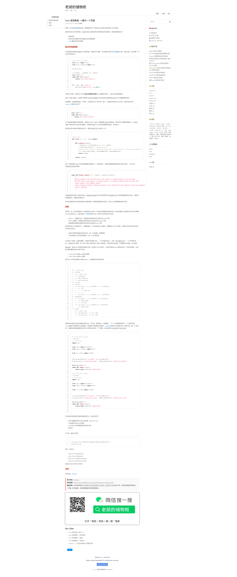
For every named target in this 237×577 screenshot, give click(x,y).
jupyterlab (152, 126)
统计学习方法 (156, 136)
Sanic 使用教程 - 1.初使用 (76, 540)
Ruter (150, 151)
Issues (102, 557)
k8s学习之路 (160, 126)
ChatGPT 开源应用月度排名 (157, 72)
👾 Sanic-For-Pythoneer (156, 41)
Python (77, 23)
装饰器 (116, 52)
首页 (157, 14)
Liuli (166, 126)
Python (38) (152, 101)
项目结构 (76, 28)
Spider (151, 132)
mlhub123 (165, 128)
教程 (80, 23)
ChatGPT (157, 124)
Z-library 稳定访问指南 (155, 77)
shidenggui (152, 154)
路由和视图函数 (53, 20)
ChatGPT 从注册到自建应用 (157, 75)
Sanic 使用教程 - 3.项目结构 (77, 535)
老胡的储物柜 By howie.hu (104, 569)
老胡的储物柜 (75, 7)
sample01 (108, 326)
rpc (162, 130)
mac (169, 126)
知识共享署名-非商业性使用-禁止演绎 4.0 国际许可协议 (98, 485)
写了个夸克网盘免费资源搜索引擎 (159, 53)
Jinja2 (70, 41)
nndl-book (158, 130)
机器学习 (152, 134)
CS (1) (150, 93)
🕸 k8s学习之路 (153, 35)
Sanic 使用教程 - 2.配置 (76, 538)
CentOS (152, 124)
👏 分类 (151, 86)
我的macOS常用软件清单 (156, 80)
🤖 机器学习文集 (154, 38)
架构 (157, 134)
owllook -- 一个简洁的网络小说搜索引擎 (81, 543)
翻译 (166, 136)
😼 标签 (151, 119)
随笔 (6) (151, 111)
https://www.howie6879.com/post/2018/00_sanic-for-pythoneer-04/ (94, 482)
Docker (163, 124)
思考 (165, 132)
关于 (169, 14)
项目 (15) (152, 113)
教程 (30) (152, 108)
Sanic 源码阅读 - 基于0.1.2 (76, 532)
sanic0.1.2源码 (70, 104)
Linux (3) (151, 96)
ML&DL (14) (152, 98)
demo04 (74, 474)
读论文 (156, 138)
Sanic (70, 549)
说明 (50, 25)
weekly (161, 132)
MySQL (151, 130)
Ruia (166, 130)
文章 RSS (151, 167)
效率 (169, 132)
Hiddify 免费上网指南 (155, 51)
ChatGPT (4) (152, 90)
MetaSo (159, 128)
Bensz (150, 156)
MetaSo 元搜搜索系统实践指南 (158, 56)
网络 (162, 136)
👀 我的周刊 (153, 33)
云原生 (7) (152, 103)
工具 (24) (152, 106)
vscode (156, 132)
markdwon (153, 128)
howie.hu (76, 480)
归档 (163, 14)
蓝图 (50, 23)
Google (168, 124)
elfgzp (150, 149)
